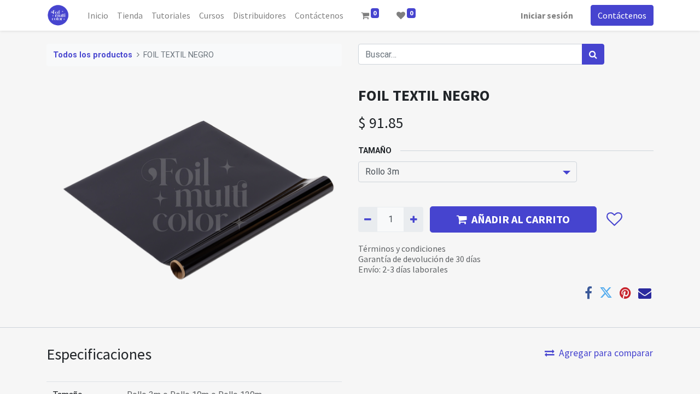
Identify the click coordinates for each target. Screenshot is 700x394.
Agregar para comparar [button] (606, 353)
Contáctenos (622, 15)
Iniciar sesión (547, 15)
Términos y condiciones (402, 248)
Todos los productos (92, 55)
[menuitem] (98, 15)
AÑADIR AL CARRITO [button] (520, 219)
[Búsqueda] (593, 54)
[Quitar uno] (367, 219)
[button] (614, 219)
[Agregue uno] (413, 219)
